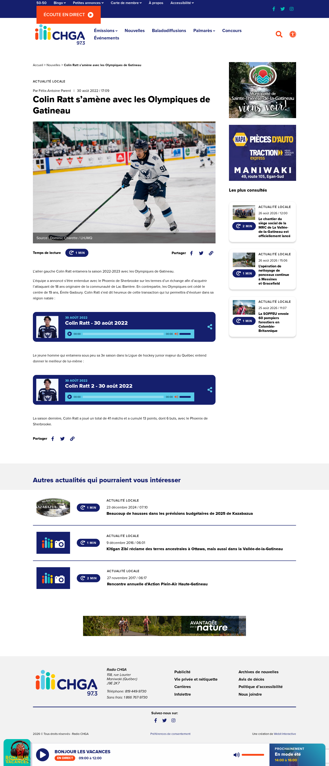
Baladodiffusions (169, 30)
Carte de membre (125, 3)
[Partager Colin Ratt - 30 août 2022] (209, 327)
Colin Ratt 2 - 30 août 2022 (98, 386)
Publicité (182, 671)
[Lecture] (69, 334)
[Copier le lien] (211, 253)
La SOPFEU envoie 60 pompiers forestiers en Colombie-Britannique (273, 322)
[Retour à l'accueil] (60, 34)
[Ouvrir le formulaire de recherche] (279, 34)
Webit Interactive (285, 734)
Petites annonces (87, 3)
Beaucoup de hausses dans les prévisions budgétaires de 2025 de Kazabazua (180, 513)
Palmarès (202, 30)
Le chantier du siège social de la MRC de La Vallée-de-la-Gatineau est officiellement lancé (274, 227)
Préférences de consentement (170, 734)
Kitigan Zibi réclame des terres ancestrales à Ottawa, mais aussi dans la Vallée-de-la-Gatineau (195, 548)
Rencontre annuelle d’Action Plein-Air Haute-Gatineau (157, 584)
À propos (156, 3)
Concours (232, 30)
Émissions (104, 30)
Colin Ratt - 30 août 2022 (96, 323)
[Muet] (176, 333)
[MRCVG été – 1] (164, 626)
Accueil (38, 65)
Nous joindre (250, 694)
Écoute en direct (64, 14)
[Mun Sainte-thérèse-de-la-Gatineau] (262, 90)
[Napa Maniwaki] (262, 153)
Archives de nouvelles (259, 671)
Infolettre (182, 694)
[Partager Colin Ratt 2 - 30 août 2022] (209, 390)
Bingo (58, 3)
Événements (106, 38)
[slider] (185, 334)
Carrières (182, 686)
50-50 (41, 3)
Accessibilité (181, 3)
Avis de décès (251, 679)
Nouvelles (135, 30)
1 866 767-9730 (135, 697)
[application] (129, 333)
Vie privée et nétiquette (196, 679)
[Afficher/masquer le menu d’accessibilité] (292, 34)
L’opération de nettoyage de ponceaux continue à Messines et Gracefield (273, 275)
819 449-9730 (135, 691)
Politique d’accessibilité (261, 686)
